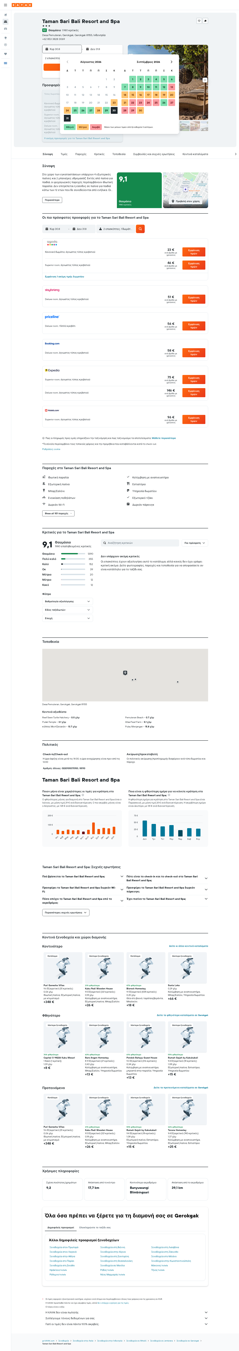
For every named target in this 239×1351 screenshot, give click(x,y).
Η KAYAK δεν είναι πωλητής (62, 1312)
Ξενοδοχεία (63, 1340)
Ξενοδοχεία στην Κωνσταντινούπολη (171, 1260)
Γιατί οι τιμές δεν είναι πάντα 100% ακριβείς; (72, 1324)
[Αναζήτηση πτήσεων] (5, 15)
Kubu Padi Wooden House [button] (99, 988)
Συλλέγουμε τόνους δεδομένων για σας (70, 1318)
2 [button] (114, 79)
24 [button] (67, 110)
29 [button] (106, 110)
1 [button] (106, 79)
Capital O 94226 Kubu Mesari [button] (59, 1057)
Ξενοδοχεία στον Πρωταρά (64, 1247)
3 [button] (67, 87)
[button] (5, 5)
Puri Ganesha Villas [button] (54, 985)
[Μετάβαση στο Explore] (5, 38)
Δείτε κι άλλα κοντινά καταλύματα (188, 946)
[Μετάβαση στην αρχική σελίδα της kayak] (22, 5)
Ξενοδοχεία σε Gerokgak (188, 1340)
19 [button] (83, 102)
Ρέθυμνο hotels (58, 1274)
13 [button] (91, 94)
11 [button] (75, 94)
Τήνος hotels (157, 1270)
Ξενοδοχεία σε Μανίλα (112, 1265)
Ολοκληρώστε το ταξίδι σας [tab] (95, 1227)
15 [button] (106, 94)
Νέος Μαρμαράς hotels (112, 1274)
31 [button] (67, 118)
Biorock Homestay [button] (136, 988)
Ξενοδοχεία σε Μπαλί (136, 1340)
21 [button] (98, 102)
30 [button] (114, 110)
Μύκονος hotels (159, 1265)
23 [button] (114, 102)
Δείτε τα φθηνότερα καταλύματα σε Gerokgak (182, 1015)
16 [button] (114, 94)
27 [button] (90, 110)
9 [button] (114, 87)
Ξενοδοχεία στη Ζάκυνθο (164, 1251)
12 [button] (83, 94)
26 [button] (82, 110)
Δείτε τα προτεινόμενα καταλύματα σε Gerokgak (181, 1087)
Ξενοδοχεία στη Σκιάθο (62, 1265)
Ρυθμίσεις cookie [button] (51, 449)
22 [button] (106, 102)
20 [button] (90, 102)
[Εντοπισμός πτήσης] (5, 44)
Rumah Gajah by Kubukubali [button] (183, 1057)
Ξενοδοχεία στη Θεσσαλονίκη (116, 1260)
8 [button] (106, 87)
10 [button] (67, 94)
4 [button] (75, 87)
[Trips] (5, 54)
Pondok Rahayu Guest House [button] (141, 1057)
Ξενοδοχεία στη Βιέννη (112, 1247)
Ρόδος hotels (107, 1270)
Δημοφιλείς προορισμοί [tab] (60, 1227)
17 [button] (67, 102)
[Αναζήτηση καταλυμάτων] (5, 22)
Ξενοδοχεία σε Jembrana (161, 1340)
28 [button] (98, 110)
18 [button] (75, 102)
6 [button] (91, 87)
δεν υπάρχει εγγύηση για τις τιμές (113, 1303)
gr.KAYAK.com (48, 1340)
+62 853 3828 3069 (53, 39)
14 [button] (98, 94)
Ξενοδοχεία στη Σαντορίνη (114, 1256)
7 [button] (98, 87)
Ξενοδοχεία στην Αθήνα (62, 1256)
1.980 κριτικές (70, 30)
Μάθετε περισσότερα (164, 438)
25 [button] (75, 110)
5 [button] (83, 87)
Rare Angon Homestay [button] (97, 1057)
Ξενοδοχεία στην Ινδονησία (109, 1340)
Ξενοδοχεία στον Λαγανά (63, 1251)
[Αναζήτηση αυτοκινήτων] (5, 28)
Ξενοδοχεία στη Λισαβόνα (165, 1247)
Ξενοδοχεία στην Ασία (83, 1340)
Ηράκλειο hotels (58, 1270)
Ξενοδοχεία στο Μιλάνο (164, 1256)
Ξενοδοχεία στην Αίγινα (113, 1251)
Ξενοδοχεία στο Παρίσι (62, 1260)
